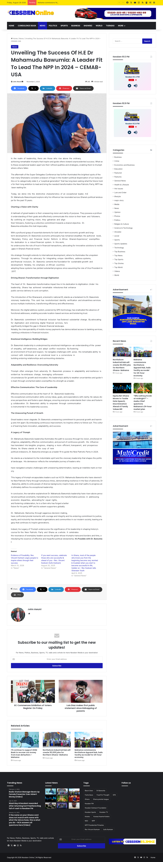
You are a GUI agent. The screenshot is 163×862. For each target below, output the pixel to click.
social (116, 236)
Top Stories (119, 263)
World (99, 26)
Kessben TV (103, 812)
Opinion (117, 212)
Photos (117, 216)
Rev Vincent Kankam (92, 829)
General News (120, 181)
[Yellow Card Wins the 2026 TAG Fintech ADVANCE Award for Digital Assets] (62, 806)
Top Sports (118, 259)
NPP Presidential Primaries (94, 825)
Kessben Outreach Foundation (95, 808)
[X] (11, 845)
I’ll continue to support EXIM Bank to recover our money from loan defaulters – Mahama (24, 754)
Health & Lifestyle (121, 185)
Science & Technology (123, 228)
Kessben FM (89, 803)
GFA (114, 795)
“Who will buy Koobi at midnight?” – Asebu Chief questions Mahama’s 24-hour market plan (143, 402)
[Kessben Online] (30, 12)
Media (116, 204)
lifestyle (117, 196)
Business (75, 26)
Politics (53, 26)
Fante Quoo (89, 795)
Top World (118, 267)
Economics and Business (124, 165)
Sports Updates (120, 244)
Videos (117, 271)
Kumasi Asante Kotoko (101, 816)
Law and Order (120, 192)
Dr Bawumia (101, 791)
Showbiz (88, 26)
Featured (118, 173)
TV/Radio (110, 26)
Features (117, 177)
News (42, 26)
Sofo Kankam (108, 829)
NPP (93, 821)
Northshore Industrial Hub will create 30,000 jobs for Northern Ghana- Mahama (56, 752)
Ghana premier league (101, 799)
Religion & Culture (121, 224)
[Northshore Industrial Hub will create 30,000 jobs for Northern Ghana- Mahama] (57, 740)
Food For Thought (103, 795)
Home (11, 26)
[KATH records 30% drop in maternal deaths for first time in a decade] (50, 806)
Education (118, 169)
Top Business (119, 252)
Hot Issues (118, 189)
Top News (118, 255)
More (120, 26)
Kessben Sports (90, 812)
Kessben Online (28, 857)
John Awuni (17, 82)
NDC (86, 821)
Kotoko (87, 816)
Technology (119, 248)
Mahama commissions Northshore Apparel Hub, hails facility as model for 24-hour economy (74, 3)
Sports (64, 26)
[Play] (129, 86)
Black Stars (89, 791)
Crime (116, 161)
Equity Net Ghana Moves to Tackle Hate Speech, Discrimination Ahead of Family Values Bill (121, 402)
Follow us (126, 782)
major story (119, 200)
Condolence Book (27, 26)
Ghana (87, 799)
